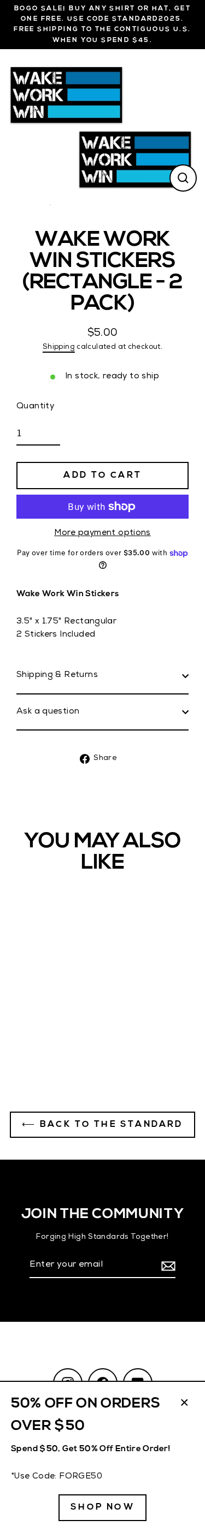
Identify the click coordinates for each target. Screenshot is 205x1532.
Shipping (59, 347)
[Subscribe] (166, 1266)
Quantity (35, 406)
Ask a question (47, 712)
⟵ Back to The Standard (102, 1124)
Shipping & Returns (57, 675)
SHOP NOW (102, 1507)
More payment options (102, 533)
